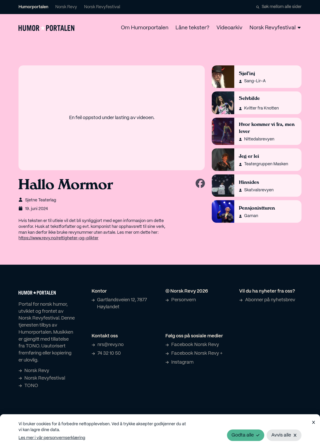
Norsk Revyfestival (102, 7)
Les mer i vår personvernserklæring (52, 438)
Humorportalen (33, 7)
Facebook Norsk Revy (195, 345)
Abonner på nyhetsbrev (270, 300)
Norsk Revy (66, 7)
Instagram (182, 362)
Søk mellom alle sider (281, 7)
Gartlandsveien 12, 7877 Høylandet (122, 303)
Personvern (183, 300)
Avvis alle (281, 435)
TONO (31, 386)
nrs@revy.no (110, 345)
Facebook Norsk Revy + (197, 353)
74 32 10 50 (109, 353)
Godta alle (242, 435)
